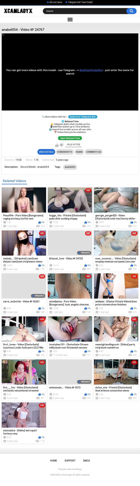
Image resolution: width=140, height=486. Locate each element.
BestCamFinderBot (91, 70)
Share (79, 152)
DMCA (86, 460)
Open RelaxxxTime (70, 138)
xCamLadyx (66, 475)
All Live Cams (56, 2)
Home (53, 460)
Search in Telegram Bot (83, 116)
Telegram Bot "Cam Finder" (80, 2)
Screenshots (64, 152)
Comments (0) (93, 152)
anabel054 (70, 167)
